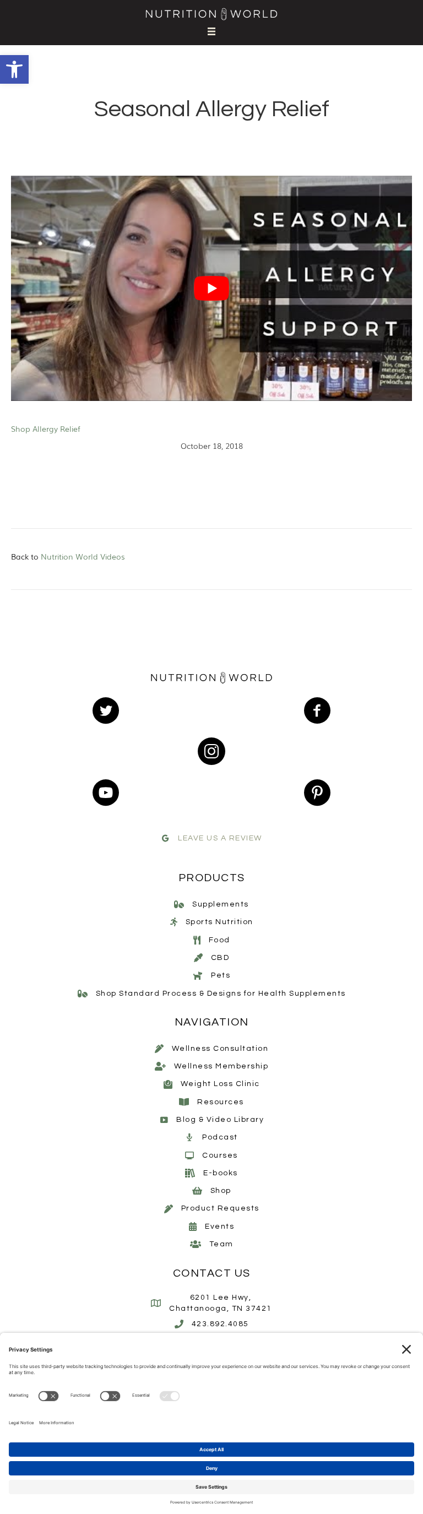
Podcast (220, 1137)
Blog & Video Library (220, 1120)
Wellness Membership (221, 1066)
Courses (220, 1155)
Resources (220, 1102)
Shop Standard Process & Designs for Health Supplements (221, 993)
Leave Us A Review (220, 838)
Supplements (220, 904)
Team (221, 1244)
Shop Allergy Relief (45, 428)
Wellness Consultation (220, 1048)
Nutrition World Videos (83, 556)
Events (219, 1226)
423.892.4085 (220, 1324)
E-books (220, 1173)
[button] (14, 69)
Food (219, 940)
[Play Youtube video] (211, 288)
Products (211, 877)
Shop (220, 1191)
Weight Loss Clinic (220, 1084)
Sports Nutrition (219, 922)
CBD (220, 958)
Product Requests (220, 1208)
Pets (220, 975)
